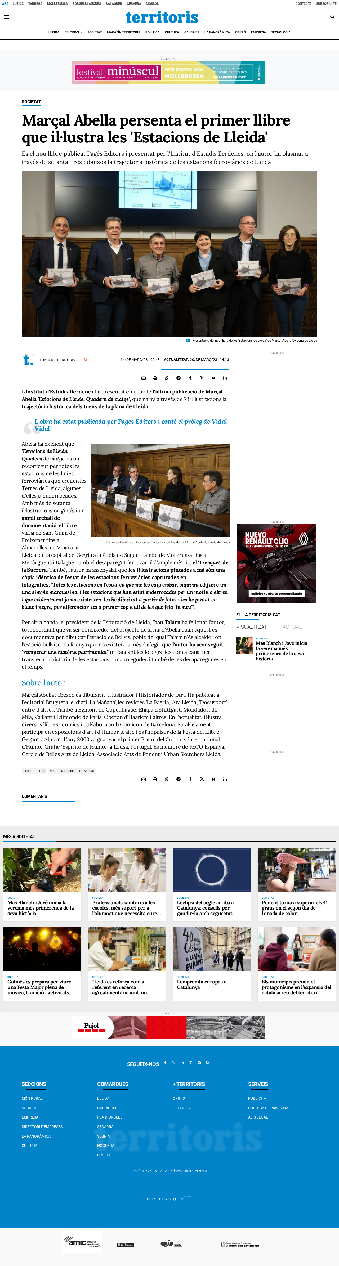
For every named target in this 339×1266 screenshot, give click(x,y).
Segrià (103, 1136)
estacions (86, 771)
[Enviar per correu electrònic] (143, 378)
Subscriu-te (326, 4)
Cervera (134, 4)
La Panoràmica (36, 1136)
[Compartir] (167, 378)
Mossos (152, 4)
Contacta (303, 4)
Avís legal (258, 1117)
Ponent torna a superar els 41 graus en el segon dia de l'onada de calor (295, 908)
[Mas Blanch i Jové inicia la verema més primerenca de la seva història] (244, 645)
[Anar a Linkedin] (182, 1063)
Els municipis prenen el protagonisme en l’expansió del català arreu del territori (296, 987)
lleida (41, 771)
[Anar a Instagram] (190, 1063)
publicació (67, 771)
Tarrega (35, 4)
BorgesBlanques (87, 4)
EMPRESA (30, 1117)
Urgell (104, 1155)
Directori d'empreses (42, 1127)
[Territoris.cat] (162, 17)
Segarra (105, 1127)
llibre (28, 771)
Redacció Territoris (56, 360)
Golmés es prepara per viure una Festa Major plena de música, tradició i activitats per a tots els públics (39, 989)
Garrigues (107, 1108)
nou (52, 771)
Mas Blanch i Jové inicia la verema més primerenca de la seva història (281, 651)
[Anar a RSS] (207, 1063)
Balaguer (114, 4)
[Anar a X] (174, 1063)
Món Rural (32, 1098)
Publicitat (258, 1098)
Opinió (179, 1098)
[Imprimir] (155, 378)
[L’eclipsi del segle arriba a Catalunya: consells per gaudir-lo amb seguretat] (212, 870)
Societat (31, 101)
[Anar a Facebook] (165, 1063)
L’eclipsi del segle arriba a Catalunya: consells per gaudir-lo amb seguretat (205, 908)
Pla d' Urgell (109, 1117)
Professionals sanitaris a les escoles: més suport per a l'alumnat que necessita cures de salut (125, 910)
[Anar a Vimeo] (199, 1063)
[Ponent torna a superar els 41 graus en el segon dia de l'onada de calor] (297, 870)
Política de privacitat (269, 1108)
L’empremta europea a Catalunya (202, 984)
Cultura (29, 1145)
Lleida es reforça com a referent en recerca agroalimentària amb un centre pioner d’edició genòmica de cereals (119, 992)
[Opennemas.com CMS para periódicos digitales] (169, 1199)
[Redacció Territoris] (29, 360)
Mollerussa (57, 4)
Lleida (18, 4)
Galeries (181, 1108)
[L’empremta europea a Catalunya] (212, 949)
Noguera (105, 1145)
